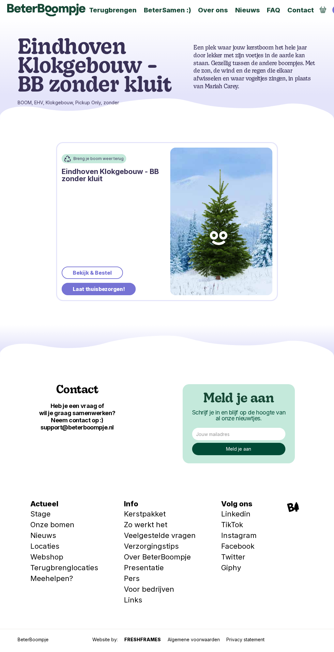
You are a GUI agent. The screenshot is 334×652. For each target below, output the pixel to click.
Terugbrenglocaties (64, 567)
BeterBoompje (33, 639)
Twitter (233, 557)
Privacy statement (245, 639)
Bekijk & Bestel (92, 272)
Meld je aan (238, 399)
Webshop (46, 557)
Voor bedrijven (149, 589)
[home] (46, 10)
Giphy (231, 567)
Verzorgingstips (151, 546)
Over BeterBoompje (157, 557)
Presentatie (144, 567)
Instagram (239, 535)
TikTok (232, 524)
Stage (40, 514)
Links (133, 600)
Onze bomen (52, 524)
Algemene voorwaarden (194, 639)
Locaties (44, 546)
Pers (132, 578)
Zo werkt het (145, 524)
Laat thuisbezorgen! (99, 289)
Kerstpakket (145, 514)
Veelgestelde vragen (160, 535)
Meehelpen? (51, 578)
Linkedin (235, 514)
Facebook (237, 546)
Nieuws (43, 535)
